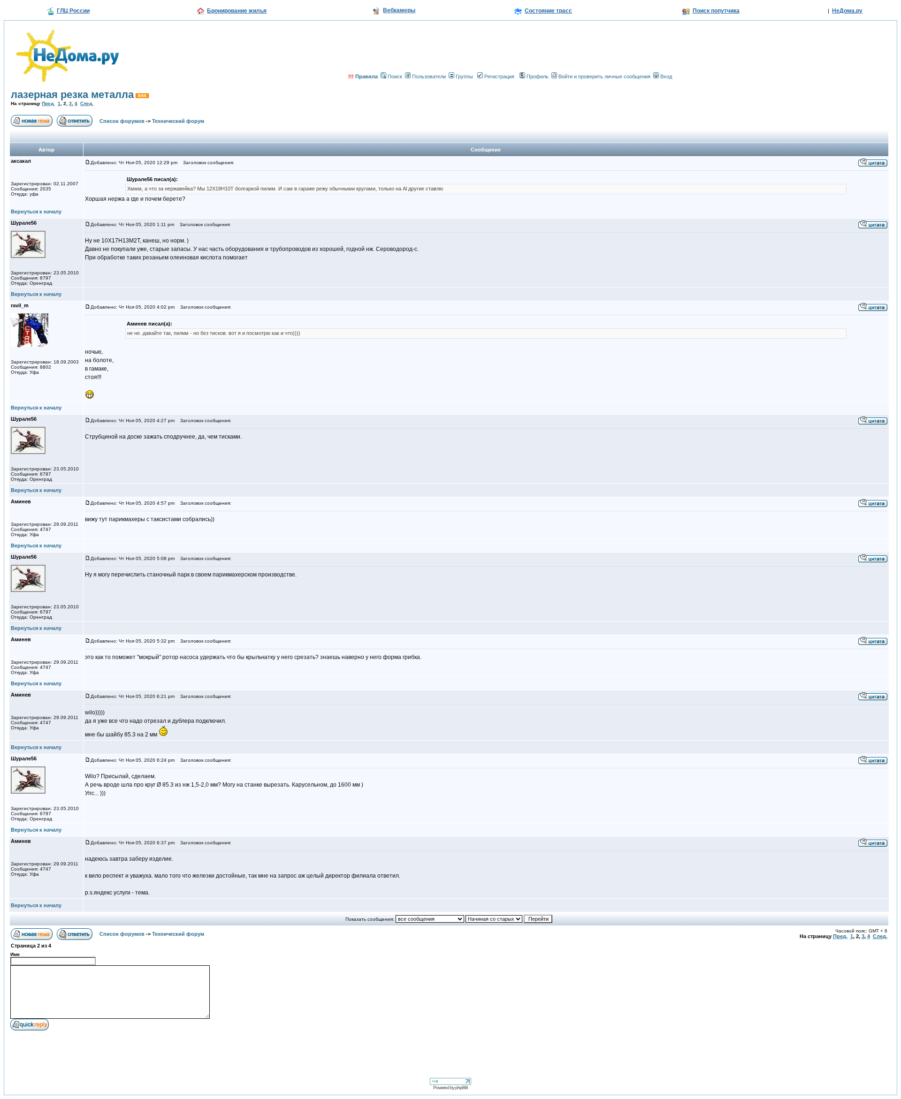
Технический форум (178, 121)
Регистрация (499, 76)
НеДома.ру (847, 11)
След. (86, 103)
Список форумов (122, 121)
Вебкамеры (399, 10)
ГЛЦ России (73, 11)
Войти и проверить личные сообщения (604, 76)
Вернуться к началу (36, 211)
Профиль (538, 76)
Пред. (48, 103)
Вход (666, 76)
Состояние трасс (548, 11)
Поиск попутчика (716, 11)
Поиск (395, 76)
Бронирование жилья (237, 11)
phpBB (461, 1087)
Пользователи (429, 76)
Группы (464, 76)
